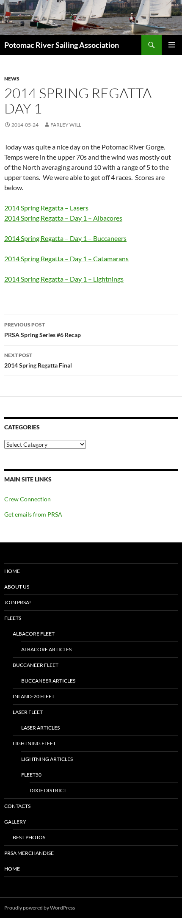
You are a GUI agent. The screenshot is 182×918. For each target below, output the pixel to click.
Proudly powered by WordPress (39, 907)
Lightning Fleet (34, 743)
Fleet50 (31, 774)
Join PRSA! (17, 602)
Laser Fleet (28, 712)
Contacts (17, 806)
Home (12, 571)
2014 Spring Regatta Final (38, 360)
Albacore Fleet (34, 633)
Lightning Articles (47, 759)
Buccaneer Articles (48, 680)
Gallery (15, 821)
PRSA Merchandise (29, 853)
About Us (16, 586)
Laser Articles (40, 727)
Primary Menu (172, 45)
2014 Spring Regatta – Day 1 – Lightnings (64, 279)
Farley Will (65, 125)
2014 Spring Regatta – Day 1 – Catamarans (66, 258)
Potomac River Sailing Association (61, 45)
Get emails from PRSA (33, 514)
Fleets (12, 618)
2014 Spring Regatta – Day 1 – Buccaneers (65, 238)
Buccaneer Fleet (35, 665)
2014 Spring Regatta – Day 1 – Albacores (63, 218)
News (11, 78)
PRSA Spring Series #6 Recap (42, 329)
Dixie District (48, 790)
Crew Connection (27, 499)
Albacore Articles (46, 649)
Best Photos (29, 837)
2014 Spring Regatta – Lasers (46, 208)
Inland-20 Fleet (34, 696)
